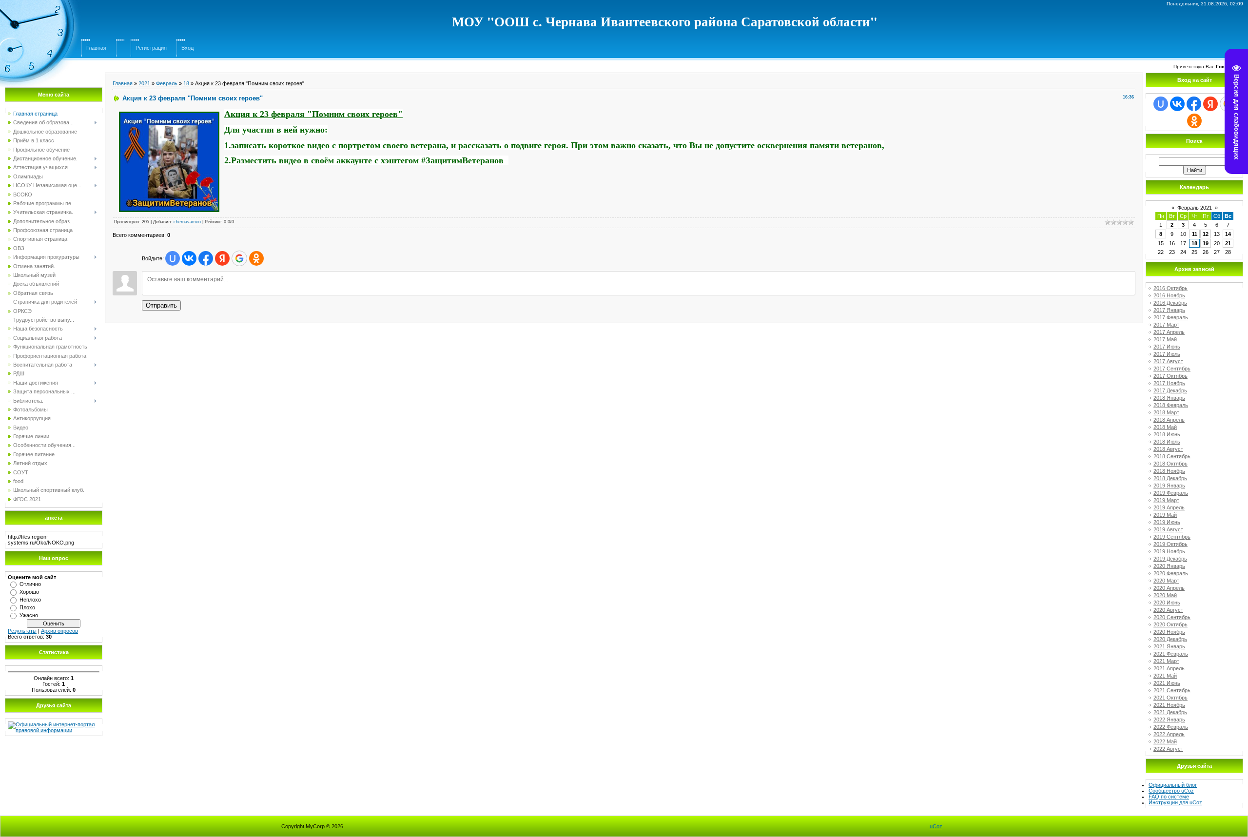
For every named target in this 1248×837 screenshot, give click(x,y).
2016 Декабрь (1170, 303)
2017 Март (1166, 325)
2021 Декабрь (1170, 712)
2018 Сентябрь (1171, 456)
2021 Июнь (1166, 683)
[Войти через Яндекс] (222, 258)
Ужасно (29, 615)
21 (1228, 243)
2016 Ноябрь (1169, 295)
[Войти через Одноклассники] (256, 258)
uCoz (936, 826)
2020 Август (1168, 610)
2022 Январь (1169, 719)
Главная (96, 48)
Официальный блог (1173, 785)
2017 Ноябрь (1169, 383)
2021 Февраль (1170, 654)
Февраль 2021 (1194, 208)
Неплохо (30, 600)
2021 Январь (1169, 646)
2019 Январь (1169, 485)
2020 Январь (1169, 566)
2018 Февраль (1170, 405)
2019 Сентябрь (1171, 537)
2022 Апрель (1169, 734)
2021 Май (1165, 676)
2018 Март (1166, 412)
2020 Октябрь (1170, 624)
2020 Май (1165, 595)
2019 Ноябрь (1169, 551)
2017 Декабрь (1170, 390)
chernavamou (187, 221)
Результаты (22, 631)
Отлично (30, 584)
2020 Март (1166, 581)
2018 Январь (1169, 398)
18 (186, 83)
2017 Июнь (1166, 347)
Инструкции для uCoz (1175, 802)
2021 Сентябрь (1171, 690)
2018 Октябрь (1170, 464)
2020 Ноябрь (1169, 632)
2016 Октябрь (1170, 288)
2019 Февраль (1170, 493)
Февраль (166, 83)
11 (1194, 234)
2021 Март (1166, 661)
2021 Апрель (1169, 668)
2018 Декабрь (1170, 478)
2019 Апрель (1169, 507)
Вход (187, 48)
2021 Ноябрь (1169, 705)
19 (1206, 243)
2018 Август (1168, 449)
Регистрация (151, 48)
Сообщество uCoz (1171, 791)
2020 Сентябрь (1171, 617)
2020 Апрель (1169, 588)
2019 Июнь (1166, 522)
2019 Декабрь (1170, 559)
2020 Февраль (1170, 573)
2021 (144, 83)
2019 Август (1168, 529)
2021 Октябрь (1170, 698)
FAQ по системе (1169, 796)
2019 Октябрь (1170, 544)
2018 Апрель (1169, 420)
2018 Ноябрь (1169, 471)
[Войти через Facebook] (205, 258)
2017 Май (1165, 339)
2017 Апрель (1169, 332)
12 (1206, 234)
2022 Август (1168, 749)
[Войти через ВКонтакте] (189, 258)
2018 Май (1165, 427)
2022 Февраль (1170, 727)
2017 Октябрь (1170, 376)
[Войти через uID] (172, 258)
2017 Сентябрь (1171, 368)
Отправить (161, 305)
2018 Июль (1166, 442)
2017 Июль (1166, 354)
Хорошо (29, 592)
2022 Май (1165, 741)
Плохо (27, 607)
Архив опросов (59, 631)
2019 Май (1165, 515)
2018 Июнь (1166, 434)
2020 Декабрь (1170, 639)
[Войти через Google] (239, 258)
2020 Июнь (1166, 602)
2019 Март (1166, 500)
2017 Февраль (1170, 317)
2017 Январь (1169, 310)
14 (1228, 234)
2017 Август (1168, 361)
